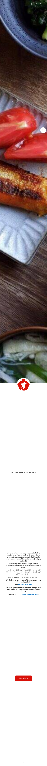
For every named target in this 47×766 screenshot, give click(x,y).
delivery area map (25, 585)
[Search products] (43, 130)
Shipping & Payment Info (29, 594)
